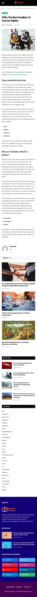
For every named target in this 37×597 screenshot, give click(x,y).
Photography (6, 469)
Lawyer (4, 458)
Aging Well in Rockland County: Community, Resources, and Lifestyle (15, 343)
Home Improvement (7, 455)
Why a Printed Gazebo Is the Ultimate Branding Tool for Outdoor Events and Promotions (24, 395)
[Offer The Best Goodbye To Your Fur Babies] (18, 40)
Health (4, 452)
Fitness (4, 446)
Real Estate (5, 475)
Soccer (4, 478)
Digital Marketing (7, 431)
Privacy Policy (10, 587)
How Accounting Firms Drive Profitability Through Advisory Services (21, 384)
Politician (4, 472)
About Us (19, 587)
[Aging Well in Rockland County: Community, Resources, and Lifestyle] (18, 330)
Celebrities (5, 426)
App (3, 411)
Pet (3, 466)
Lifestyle (5, 13)
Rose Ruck (9, 25)
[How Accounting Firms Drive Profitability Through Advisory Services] (7, 385)
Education (5, 434)
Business (4, 423)
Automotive (5, 414)
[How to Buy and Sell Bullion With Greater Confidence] (7, 365)
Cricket (4, 428)
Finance (4, 443)
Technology (5, 484)
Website (4, 490)
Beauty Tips (5, 417)
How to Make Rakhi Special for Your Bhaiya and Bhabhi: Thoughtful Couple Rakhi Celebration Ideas (18, 285)
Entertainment (6, 437)
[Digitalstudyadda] (18, 3)
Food (3, 449)
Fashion (4, 440)
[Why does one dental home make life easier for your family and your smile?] (7, 545)
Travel (4, 487)
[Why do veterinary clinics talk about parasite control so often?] (7, 535)
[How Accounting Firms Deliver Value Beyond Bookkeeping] (7, 375)
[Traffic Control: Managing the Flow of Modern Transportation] (18, 301)
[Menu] (3, 3)
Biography (5, 420)
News (3, 463)
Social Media (5, 481)
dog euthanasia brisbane (18, 74)
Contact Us (27, 587)
